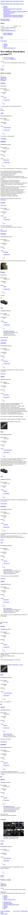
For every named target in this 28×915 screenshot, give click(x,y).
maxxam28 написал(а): (8, 331)
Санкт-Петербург (7, 450)
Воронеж (5, 252)
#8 (4, 367)
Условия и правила (8, 903)
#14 (4, 605)
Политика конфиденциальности (11, 904)
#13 (4, 567)
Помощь (5, 906)
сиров (4, 97)
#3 (4, 166)
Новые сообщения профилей (20, 11)
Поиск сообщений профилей (16, 16)
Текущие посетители (8, 15)
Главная (5, 6)
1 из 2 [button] (2, 70)
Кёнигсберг (6, 159)
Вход (2, 38)
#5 (4, 258)
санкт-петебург (7, 127)
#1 (4, 103)
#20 (4, 864)
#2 (4, 133)
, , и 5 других (14, 664)
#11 (4, 497)
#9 (4, 401)
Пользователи (6, 14)
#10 (4, 456)
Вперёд (2, 69)
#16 (4, 699)
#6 (4, 292)
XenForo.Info (24, 911)
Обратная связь (7, 902)
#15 (4, 650)
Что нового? (6, 10)
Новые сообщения (7, 8)
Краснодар (6, 394)
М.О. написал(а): (7, 569)
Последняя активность (9, 12)
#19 (4, 804)
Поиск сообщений (17, 8)
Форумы (5, 7)
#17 (4, 731)
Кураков (12, 57)
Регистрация (4, 40)
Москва (5, 322)
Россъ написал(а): (7, 734)
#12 (4, 530)
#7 (4, 328)
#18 (4, 769)
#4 (4, 223)
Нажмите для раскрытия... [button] (9, 335)
